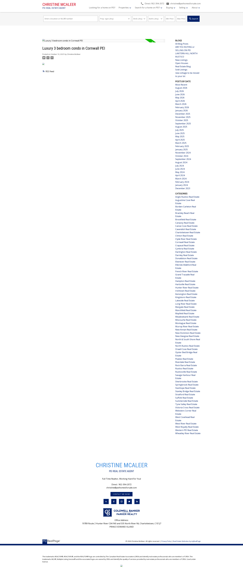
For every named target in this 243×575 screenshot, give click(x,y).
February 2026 (182, 107)
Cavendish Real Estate (185, 229)
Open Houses (181, 63)
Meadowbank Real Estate (187, 316)
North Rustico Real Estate (187, 345)
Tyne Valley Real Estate (186, 404)
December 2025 (182, 113)
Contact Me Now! (121, 494)
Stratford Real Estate (185, 394)
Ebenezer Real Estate (185, 261)
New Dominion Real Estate (187, 333)
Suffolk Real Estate (184, 397)
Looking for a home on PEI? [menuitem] (102, 7)
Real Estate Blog (183, 66)
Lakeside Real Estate (185, 300)
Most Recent (181, 84)
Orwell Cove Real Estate (186, 349)
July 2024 (179, 165)
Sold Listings (181, 69)
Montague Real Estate (185, 323)
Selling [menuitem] (182, 7)
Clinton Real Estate (184, 235)
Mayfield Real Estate (184, 313)
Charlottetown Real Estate (187, 232)
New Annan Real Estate (186, 329)
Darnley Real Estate (184, 255)
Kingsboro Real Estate (185, 297)
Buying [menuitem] (169, 7)
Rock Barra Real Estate (186, 365)
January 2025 (181, 149)
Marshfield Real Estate (185, 310)
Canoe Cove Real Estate (186, 226)
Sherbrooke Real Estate (186, 381)
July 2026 (179, 91)
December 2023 (182, 188)
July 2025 (179, 130)
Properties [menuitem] (124, 7)
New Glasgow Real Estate (187, 336)
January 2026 (181, 110)
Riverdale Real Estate (185, 362)
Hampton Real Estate (185, 281)
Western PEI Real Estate (186, 430)
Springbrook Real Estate (186, 384)
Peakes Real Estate (184, 359)
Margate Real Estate (185, 307)
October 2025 (181, 120)
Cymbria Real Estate (184, 248)
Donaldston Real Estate (186, 258)
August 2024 (181, 162)
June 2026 (180, 94)
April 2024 (180, 175)
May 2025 (179, 136)
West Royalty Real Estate (187, 426)
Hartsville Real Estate (185, 284)
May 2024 (179, 172)
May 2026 (179, 97)
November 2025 (182, 117)
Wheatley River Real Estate (187, 433)
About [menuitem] (195, 7)
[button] (121, 494)
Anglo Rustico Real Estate (187, 196)
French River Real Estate (186, 271)
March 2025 (180, 143)
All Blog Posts (181, 43)
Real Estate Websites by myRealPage (187, 541)
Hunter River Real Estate (186, 287)
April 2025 (180, 139)
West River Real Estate (185, 423)
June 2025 (180, 133)
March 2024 (180, 178)
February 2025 (182, 146)
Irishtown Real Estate (185, 290)
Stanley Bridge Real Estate (187, 391)
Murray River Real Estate (187, 326)
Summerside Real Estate (186, 401)
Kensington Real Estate (186, 294)
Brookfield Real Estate (185, 219)
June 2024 (180, 168)
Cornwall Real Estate (185, 242)
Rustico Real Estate (184, 368)
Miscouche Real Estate (185, 320)
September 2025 (183, 123)
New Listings (181, 60)
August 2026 (181, 87)
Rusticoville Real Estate (186, 371)
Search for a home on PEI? (147, 7)
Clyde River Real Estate (186, 239)
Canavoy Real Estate (184, 222)
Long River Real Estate (186, 303)
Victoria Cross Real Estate (187, 407)
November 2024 (182, 152)
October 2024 (181, 156)
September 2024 (183, 159)
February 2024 (182, 182)
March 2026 (180, 104)
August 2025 (181, 126)
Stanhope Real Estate (185, 388)
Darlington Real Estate (186, 252)
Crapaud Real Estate (184, 245)
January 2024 (181, 185)
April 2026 (180, 101)
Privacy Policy (166, 541)
